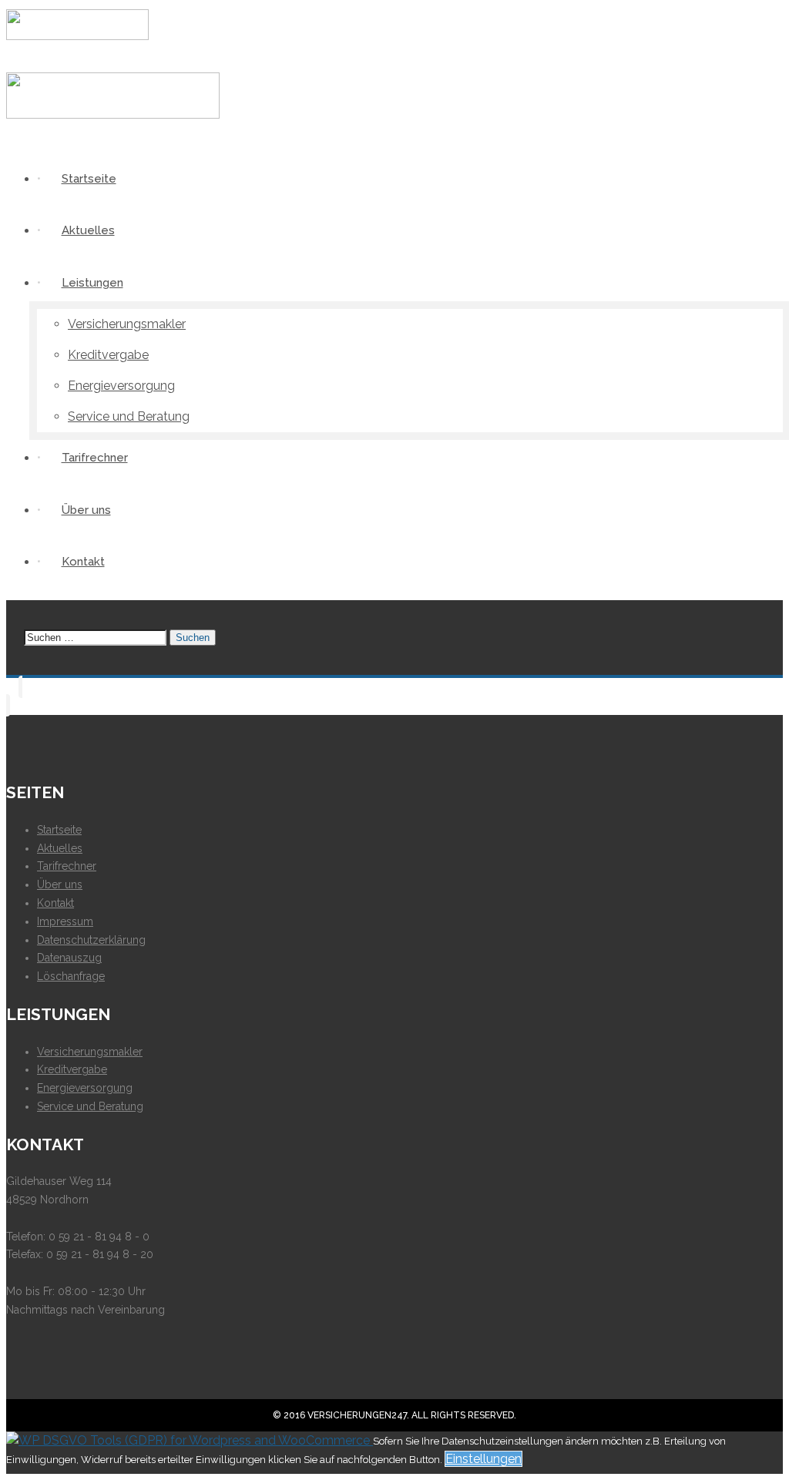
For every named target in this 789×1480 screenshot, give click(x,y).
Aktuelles (59, 848)
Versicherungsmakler (90, 1051)
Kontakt (55, 903)
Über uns (59, 884)
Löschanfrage (71, 976)
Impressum (65, 921)
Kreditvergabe (72, 1069)
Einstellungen (483, 1458)
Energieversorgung (85, 1088)
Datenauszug (69, 957)
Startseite (59, 830)
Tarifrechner (66, 866)
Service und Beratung (90, 1106)
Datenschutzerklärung (91, 940)
